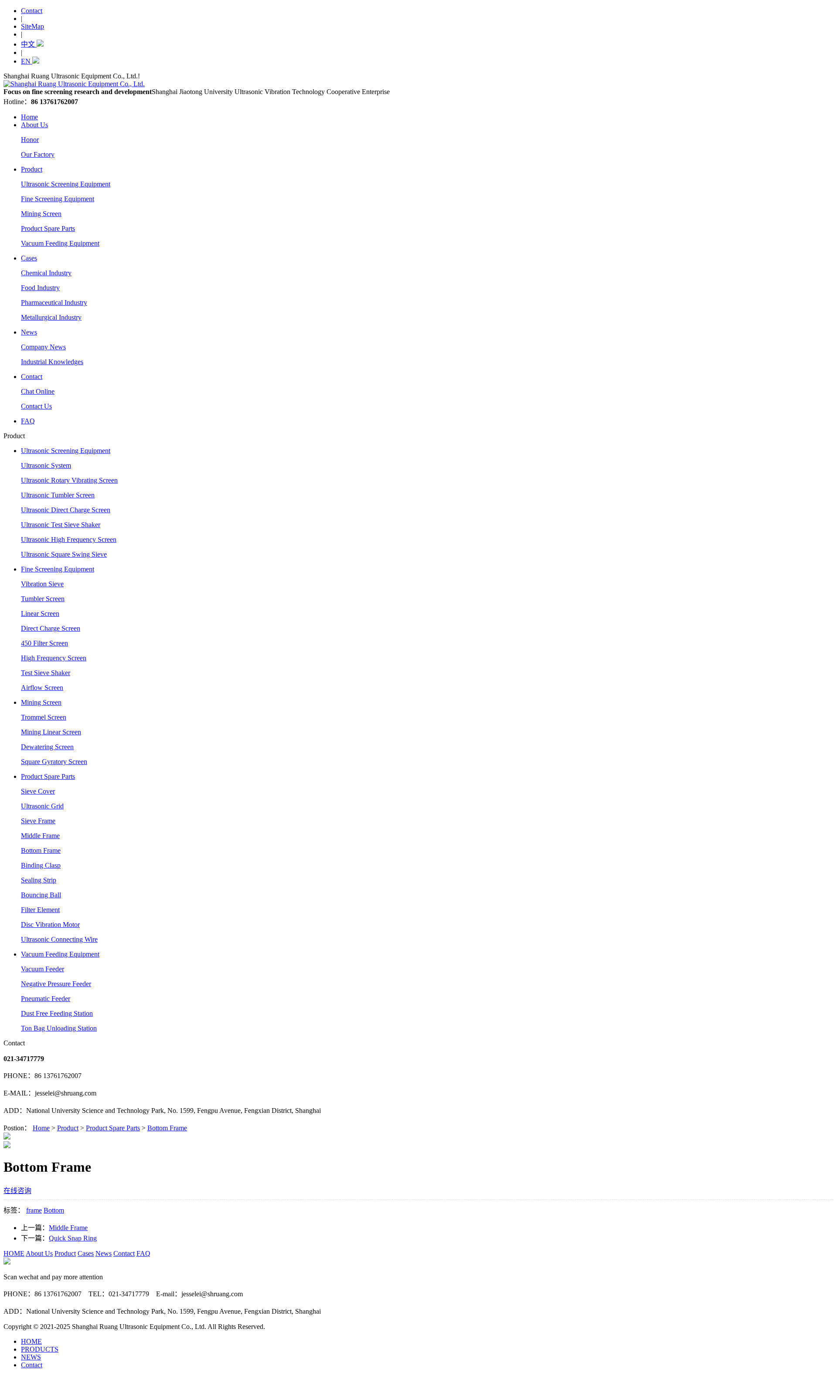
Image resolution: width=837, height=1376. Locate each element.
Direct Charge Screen (50, 628)
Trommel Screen (43, 717)
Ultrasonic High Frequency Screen (68, 539)
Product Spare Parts (48, 228)
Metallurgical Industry (51, 317)
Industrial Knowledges (52, 361)
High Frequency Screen (53, 658)
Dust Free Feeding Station (57, 1013)
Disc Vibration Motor (50, 924)
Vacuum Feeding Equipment (60, 243)
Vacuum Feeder (42, 969)
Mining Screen (41, 213)
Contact (31, 10)
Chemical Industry (46, 273)
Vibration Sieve (42, 584)
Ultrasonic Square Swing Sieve (64, 554)
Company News (43, 347)
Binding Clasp (41, 865)
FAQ (28, 421)
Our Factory (37, 154)
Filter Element (40, 909)
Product (31, 169)
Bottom (54, 1210)
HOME (13, 1253)
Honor (30, 139)
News (29, 332)
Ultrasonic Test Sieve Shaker (60, 524)
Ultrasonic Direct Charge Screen (65, 510)
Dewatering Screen (47, 747)
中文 (29, 44)
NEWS (31, 1357)
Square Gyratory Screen (54, 761)
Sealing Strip (38, 880)
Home (29, 117)
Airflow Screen (42, 687)
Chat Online (37, 391)
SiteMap (32, 26)
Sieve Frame (38, 821)
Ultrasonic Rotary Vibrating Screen (69, 480)
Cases (29, 258)
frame (34, 1210)
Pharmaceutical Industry (54, 302)
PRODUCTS (39, 1349)
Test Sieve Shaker (45, 672)
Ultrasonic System (46, 465)
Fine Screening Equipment (57, 199)
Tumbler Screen (43, 598)
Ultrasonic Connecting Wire (59, 939)
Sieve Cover (38, 791)
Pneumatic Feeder (45, 998)
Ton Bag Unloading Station (59, 1028)
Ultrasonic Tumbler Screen (58, 495)
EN (26, 61)
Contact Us (36, 406)
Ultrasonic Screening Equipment (65, 184)
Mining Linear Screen (51, 732)
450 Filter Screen (44, 643)
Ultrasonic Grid (42, 806)
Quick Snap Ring (73, 1238)
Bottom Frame (41, 850)
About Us (34, 124)
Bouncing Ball (41, 895)
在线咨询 (17, 1190)
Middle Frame (40, 835)
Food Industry (40, 287)
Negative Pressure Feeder (56, 983)
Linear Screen (40, 613)
